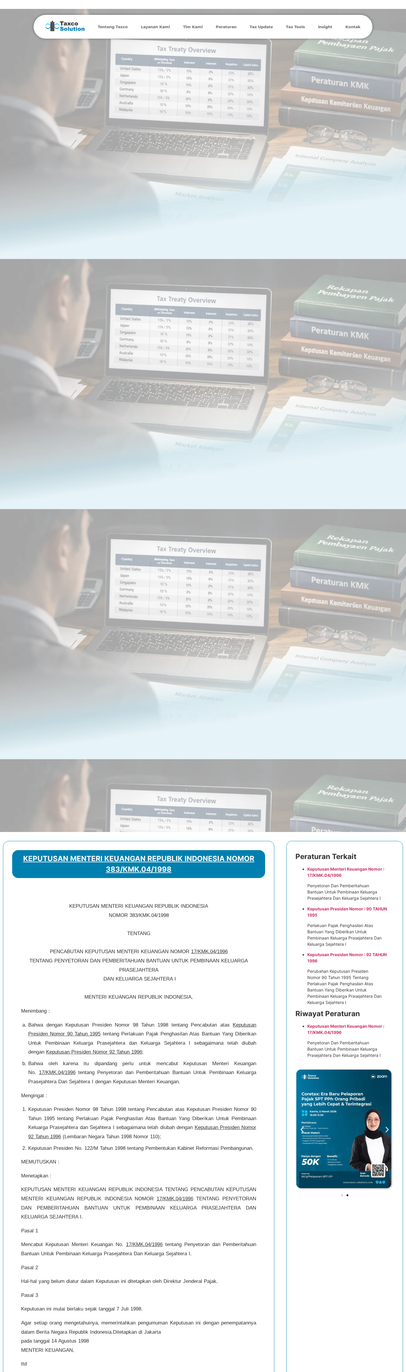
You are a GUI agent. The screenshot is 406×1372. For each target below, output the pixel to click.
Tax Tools (295, 26)
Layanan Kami (155, 26)
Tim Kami (193, 26)
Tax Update (261, 26)
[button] (302, 1129)
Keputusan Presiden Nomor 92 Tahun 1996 (94, 1052)
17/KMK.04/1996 (209, 951)
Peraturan (226, 26)
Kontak (353, 26)
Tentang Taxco (113, 26)
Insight (325, 26)
